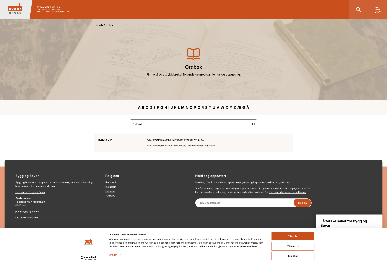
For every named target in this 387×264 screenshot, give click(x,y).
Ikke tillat (293, 256)
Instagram (110, 186)
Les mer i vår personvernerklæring (287, 192)
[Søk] (253, 124)
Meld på (302, 202)
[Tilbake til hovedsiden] (16, 9)
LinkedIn (110, 191)
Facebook (111, 182)
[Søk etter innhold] (358, 9)
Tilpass (291, 246)
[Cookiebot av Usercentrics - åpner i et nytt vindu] (88, 258)
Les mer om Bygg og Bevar (30, 192)
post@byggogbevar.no (27, 211)
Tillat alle (293, 236)
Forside (99, 25)
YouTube (110, 195)
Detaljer (113, 254)
